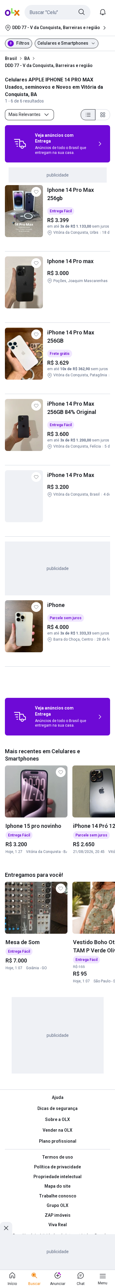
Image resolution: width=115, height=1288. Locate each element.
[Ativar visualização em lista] (88, 114)
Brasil (11, 58)
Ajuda (57, 1097)
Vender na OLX (57, 1130)
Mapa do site (57, 1186)
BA (27, 58)
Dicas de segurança (57, 1108)
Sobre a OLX (57, 1119)
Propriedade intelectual (57, 1176)
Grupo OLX (57, 1205)
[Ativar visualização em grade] (102, 114)
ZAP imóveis (58, 1215)
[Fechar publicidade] (6, 1228)
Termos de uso (57, 1157)
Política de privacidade (57, 1166)
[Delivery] (19, 143)
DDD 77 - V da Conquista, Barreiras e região (49, 65)
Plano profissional (57, 1141)
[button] (57, 12)
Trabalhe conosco (57, 1195)
